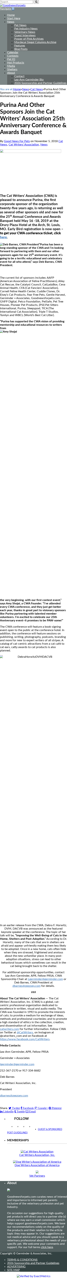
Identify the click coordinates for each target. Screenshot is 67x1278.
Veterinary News (24, 32)
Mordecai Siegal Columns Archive (35, 42)
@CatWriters (25, 1032)
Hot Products (15, 62)
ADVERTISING (16, 1266)
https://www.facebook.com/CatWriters (24, 1039)
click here (47, 1247)
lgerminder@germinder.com (17, 1064)
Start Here (13, 18)
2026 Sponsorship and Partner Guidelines (40, 83)
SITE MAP (13, 1270)
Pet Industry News (26, 28)
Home (11, 15)
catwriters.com (9, 1029)
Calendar (12, 52)
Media (11, 66)
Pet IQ (11, 59)
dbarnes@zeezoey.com (27, 985)
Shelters (12, 69)
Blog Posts (21, 49)
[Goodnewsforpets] (13, 5)
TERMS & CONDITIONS (22, 1259)
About (11, 72)
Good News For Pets (17, 141)
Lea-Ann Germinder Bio (29, 79)
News (10, 21)
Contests (12, 55)
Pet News (20, 25)
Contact (19, 76)
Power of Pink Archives (29, 38)
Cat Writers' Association (24, 144)
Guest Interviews (25, 35)
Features (19, 45)
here (3, 237)
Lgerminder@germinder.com (45, 979)
